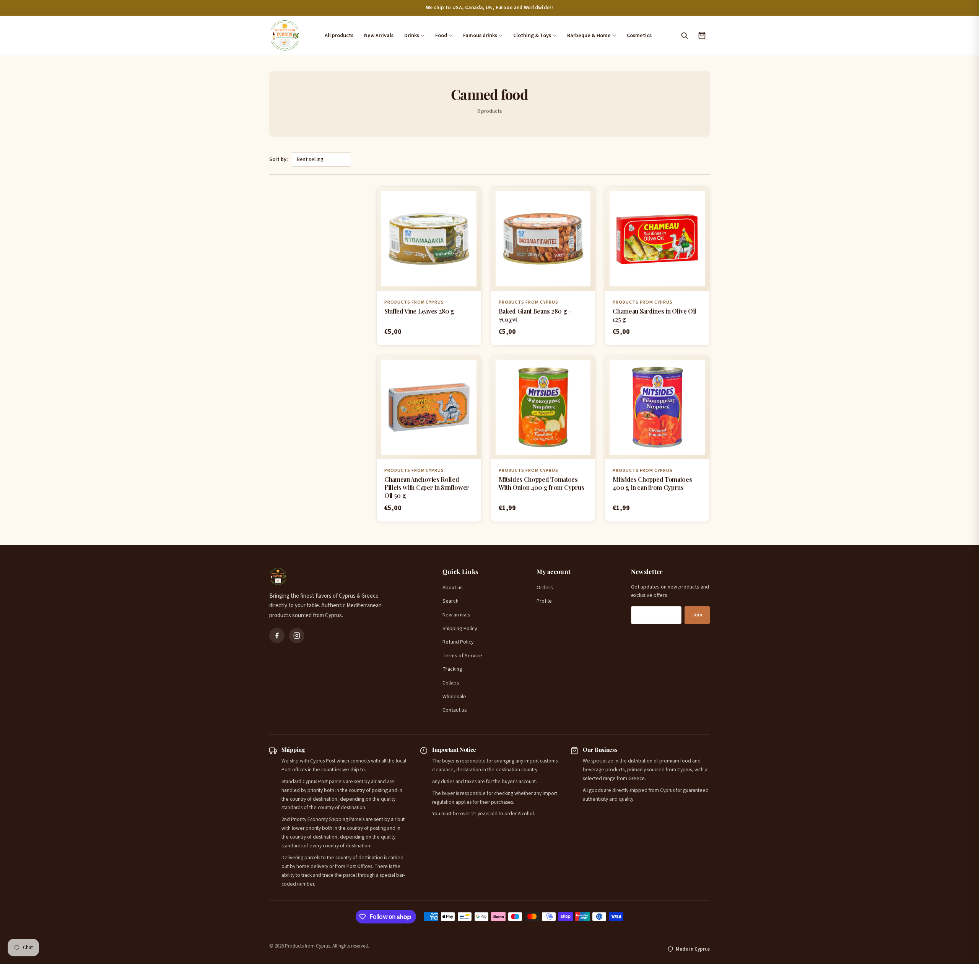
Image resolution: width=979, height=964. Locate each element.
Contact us (454, 710)
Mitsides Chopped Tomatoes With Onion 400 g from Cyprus (541, 483)
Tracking (452, 669)
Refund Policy (458, 642)
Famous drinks (480, 35)
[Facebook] (277, 635)
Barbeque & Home (589, 35)
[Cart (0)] (702, 36)
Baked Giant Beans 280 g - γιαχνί (535, 315)
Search (450, 601)
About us (452, 588)
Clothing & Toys (532, 35)
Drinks (411, 35)
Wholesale (454, 697)
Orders (545, 588)
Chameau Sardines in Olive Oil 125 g (654, 315)
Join (697, 614)
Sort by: (278, 159)
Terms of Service (462, 656)
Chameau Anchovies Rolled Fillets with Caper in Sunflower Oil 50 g (426, 487)
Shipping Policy (459, 628)
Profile (544, 601)
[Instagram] (296, 635)
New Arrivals (379, 35)
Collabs (450, 683)
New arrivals (456, 615)
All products (339, 35)
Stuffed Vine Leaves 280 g (419, 311)
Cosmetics (639, 35)
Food (441, 35)
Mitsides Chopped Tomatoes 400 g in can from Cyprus (652, 483)
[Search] (684, 36)
